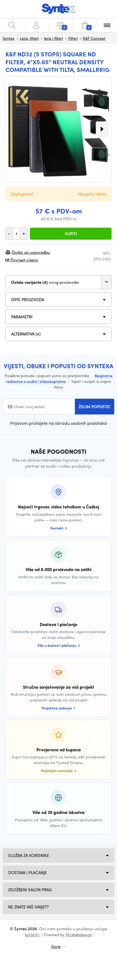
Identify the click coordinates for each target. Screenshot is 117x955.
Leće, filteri (29, 38)
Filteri (73, 38)
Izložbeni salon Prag (30, 890)
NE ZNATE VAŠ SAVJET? (28, 907)
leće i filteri (53, 38)
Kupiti (71, 234)
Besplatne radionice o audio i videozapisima (59, 378)
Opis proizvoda (27, 300)
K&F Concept (94, 38)
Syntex (8, 38)
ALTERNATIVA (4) (26, 334)
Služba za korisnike (28, 855)
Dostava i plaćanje (27, 872)
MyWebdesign (79, 935)
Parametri (21, 317)
